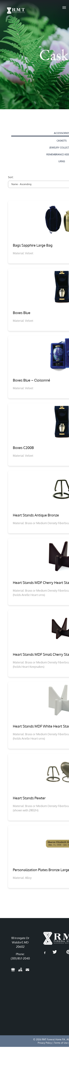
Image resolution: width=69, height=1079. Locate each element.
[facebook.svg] (45, 955)
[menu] (64, 7)
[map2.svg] (20, 972)
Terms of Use (61, 1042)
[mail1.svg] (27, 972)
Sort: (11, 177)
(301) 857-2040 (20, 958)
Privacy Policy (45, 1042)
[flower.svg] (13, 972)
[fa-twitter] (54, 953)
